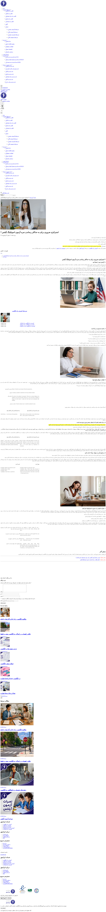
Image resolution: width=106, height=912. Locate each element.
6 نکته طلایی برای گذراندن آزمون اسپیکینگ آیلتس (90, 559)
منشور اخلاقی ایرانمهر (9, 43)
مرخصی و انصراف (9, 51)
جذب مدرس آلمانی (9, 71)
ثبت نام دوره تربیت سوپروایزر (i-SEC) (13, 62)
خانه (4, 8)
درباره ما (5, 40)
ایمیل (1, 596)
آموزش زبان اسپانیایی (7, 829)
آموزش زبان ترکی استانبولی (8, 827)
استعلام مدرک (6, 835)
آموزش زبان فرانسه (7, 826)
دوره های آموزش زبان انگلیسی (19, 311)
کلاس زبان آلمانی (8, 13)
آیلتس (6, 24)
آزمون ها (31, 197)
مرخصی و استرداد (6, 844)
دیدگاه (1, 591)
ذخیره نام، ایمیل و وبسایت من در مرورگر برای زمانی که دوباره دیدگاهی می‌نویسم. (18, 598)
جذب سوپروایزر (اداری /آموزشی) (12, 68)
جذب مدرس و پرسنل (7, 64)
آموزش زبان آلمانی (7, 825)
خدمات (6, 26)
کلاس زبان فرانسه (9, 18)
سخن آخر (4, 256)
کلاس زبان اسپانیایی (9, 21)
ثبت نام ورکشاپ (6, 836)
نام (1, 594)
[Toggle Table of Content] (1, 253)
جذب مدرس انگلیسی (9, 66)
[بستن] (4, 194)
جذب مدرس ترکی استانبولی (11, 76)
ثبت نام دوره (5, 55)
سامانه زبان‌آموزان (6, 101)
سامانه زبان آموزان (6, 89)
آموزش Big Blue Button (8, 848)
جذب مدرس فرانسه (9, 74)
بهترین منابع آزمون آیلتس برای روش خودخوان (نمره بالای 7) (88, 557)
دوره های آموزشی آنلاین (13, 32)
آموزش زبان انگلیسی (93, 248)
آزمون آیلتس (81, 248)
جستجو (2, 195)
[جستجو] (1, 86)
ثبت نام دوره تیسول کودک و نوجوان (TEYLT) (14, 59)
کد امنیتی (3, 600)
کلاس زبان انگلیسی (9, 10)
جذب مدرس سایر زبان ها (10, 82)
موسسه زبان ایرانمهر (60, 248)
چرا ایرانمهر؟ (8, 41)
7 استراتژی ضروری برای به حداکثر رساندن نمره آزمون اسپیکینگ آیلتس (16, 255)
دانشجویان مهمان (8, 49)
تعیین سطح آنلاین (3, 90)
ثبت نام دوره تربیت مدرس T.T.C (12, 56)
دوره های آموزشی (6, 9)
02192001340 (5, 87)
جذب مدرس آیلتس (9, 79)
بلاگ (4, 838)
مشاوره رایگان (3, 91)
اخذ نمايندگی (5, 834)
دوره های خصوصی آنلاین (13, 37)
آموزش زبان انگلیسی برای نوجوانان (27, 324)
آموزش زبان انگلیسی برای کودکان (27, 323)
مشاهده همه (3, 908)
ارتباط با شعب (6, 54)
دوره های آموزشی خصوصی (13, 34)
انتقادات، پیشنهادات (9, 46)
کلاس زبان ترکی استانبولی (10, 16)
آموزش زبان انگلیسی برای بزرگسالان (27, 326)
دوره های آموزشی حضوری (13, 29)
